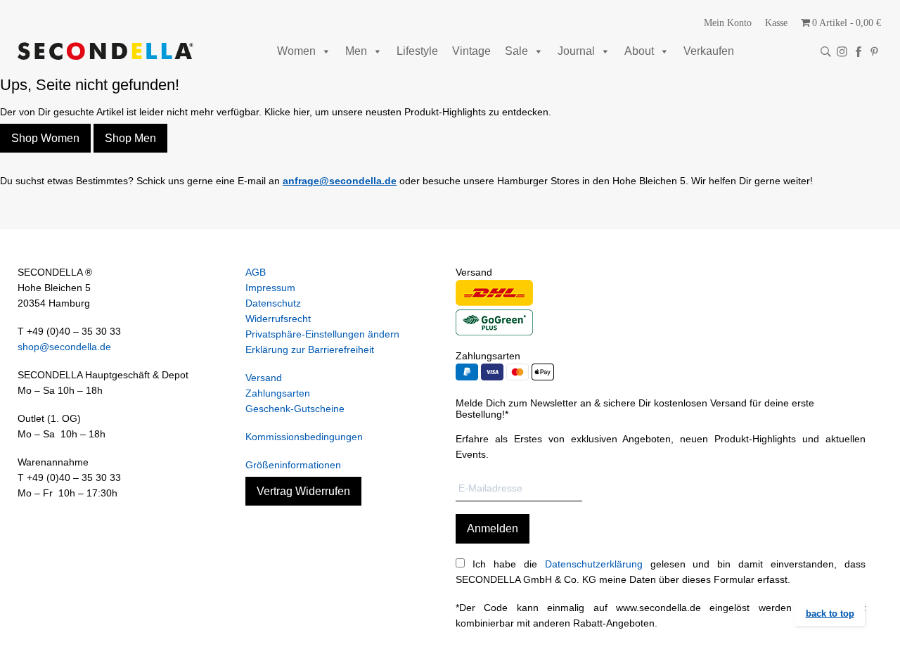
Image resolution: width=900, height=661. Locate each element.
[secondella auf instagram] (842, 51)
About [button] (639, 51)
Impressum (270, 287)
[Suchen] (826, 51)
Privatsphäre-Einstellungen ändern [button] (322, 334)
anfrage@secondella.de (340, 180)
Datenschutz (273, 303)
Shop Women (45, 138)
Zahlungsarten (277, 393)
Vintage (471, 51)
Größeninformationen (293, 464)
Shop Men (130, 138)
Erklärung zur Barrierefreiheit (309, 349)
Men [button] (356, 51)
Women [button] (296, 51)
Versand (263, 377)
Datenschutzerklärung (594, 564)
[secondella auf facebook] (858, 51)
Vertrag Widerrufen (303, 491)
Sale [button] (516, 51)
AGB (255, 272)
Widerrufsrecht (278, 318)
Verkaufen (708, 51)
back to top (830, 613)
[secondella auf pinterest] (874, 51)
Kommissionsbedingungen (304, 436)
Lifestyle (417, 51)
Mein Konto (728, 23)
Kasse (776, 23)
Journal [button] (576, 51)
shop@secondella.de (64, 346)
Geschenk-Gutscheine (295, 408)
